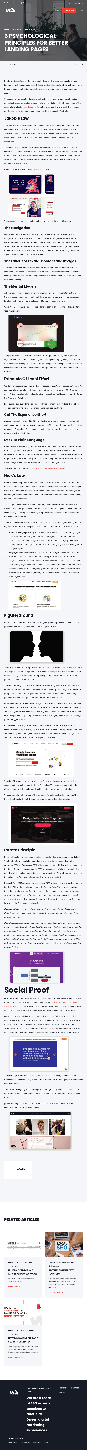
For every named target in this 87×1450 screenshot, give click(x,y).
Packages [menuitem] (26, 3)
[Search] (58, 10)
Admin (6, 30)
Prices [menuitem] (62, 1392)
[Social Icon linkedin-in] (79, 3)
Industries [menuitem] (16, 3)
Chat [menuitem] (46, 1442)
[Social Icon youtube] (82, 3)
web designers (29, 107)
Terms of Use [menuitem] (25, 1442)
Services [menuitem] (7, 3)
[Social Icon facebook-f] (72, 3)
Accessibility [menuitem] (37, 1442)
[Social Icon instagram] (76, 3)
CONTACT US (69, 10)
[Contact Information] (52, 10)
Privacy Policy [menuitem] (12, 1442)
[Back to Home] (10, 15)
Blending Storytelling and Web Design (48, 468)
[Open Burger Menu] (82, 10)
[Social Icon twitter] (70, 3)
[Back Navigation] (43, 65)
